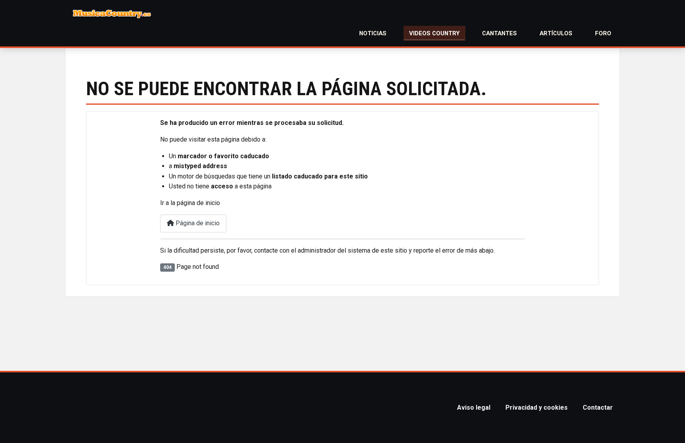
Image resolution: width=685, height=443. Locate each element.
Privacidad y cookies (536, 407)
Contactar (598, 407)
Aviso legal (473, 407)
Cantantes (499, 33)
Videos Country (434, 33)
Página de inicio (197, 223)
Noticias (373, 33)
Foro (603, 33)
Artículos (556, 33)
